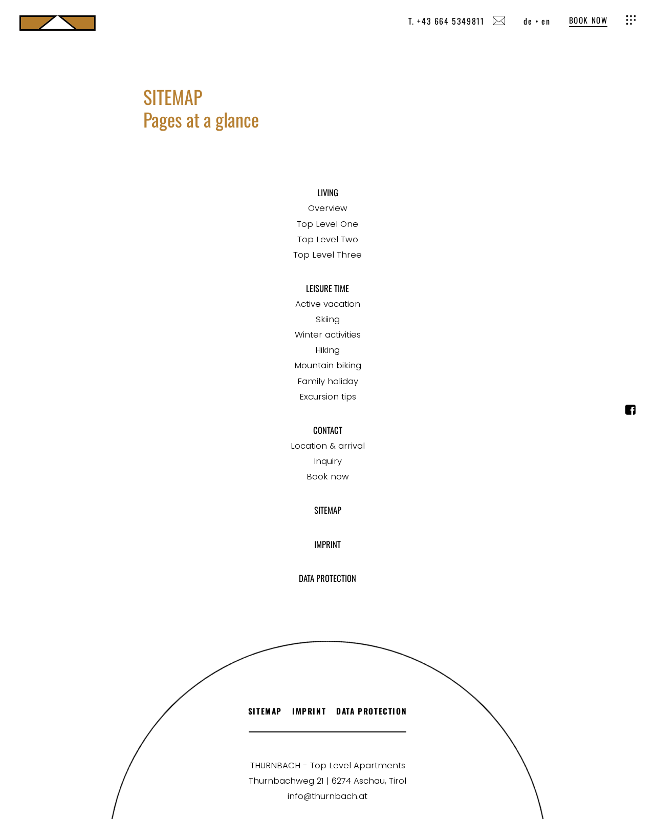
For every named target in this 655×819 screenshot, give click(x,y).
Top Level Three (327, 254)
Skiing (328, 319)
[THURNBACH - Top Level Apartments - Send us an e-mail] (499, 21)
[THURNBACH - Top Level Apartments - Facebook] (630, 412)
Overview (327, 208)
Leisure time (327, 288)
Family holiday (327, 381)
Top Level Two (327, 239)
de (527, 21)
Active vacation (327, 304)
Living (327, 192)
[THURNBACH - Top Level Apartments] (57, 23)
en (545, 21)
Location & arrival (328, 445)
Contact (327, 430)
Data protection (327, 578)
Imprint (327, 544)
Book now (588, 20)
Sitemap (327, 509)
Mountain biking (327, 365)
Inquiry (328, 461)
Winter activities (328, 334)
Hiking (327, 350)
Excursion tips (327, 396)
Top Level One (327, 224)
